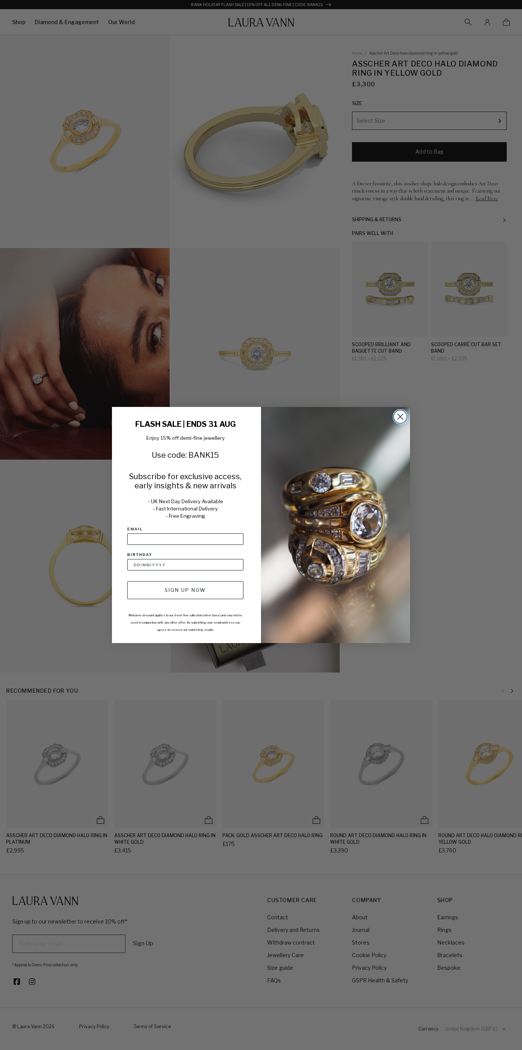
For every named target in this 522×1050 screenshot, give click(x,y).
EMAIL (135, 529)
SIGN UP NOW (185, 590)
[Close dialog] (400, 416)
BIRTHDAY (139, 555)
